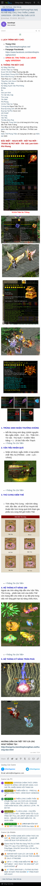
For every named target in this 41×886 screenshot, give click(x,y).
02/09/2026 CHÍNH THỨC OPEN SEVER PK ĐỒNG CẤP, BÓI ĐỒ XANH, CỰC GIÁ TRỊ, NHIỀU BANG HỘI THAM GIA (21, 785)
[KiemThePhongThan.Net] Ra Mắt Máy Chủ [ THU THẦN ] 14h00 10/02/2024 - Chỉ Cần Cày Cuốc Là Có (19, 12)
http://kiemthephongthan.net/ (17, 47)
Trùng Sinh (13, 122)
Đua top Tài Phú (7, 111)
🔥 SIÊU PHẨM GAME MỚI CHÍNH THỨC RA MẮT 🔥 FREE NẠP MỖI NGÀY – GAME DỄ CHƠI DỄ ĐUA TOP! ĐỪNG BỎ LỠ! (21, 838)
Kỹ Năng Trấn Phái (8, 67)
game (3, 129)
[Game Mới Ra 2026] (34, 3)
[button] (2, 2)
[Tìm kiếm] (38, 3)
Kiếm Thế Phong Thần (9, 134)
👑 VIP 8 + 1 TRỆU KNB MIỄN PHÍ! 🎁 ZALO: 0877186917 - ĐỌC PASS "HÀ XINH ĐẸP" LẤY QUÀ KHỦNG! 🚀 (21, 864)
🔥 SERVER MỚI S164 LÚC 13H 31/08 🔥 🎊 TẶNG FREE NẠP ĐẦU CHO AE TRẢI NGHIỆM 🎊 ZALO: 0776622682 (21, 856)
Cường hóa (5, 106)
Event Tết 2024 (6, 72)
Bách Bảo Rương (7, 76)
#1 (39, 31)
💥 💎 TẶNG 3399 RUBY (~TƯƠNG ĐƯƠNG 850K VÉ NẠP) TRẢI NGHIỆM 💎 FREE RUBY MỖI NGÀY (21, 872)
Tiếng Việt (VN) (8, 884)
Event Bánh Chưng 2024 (10, 74)
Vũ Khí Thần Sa (6, 70)
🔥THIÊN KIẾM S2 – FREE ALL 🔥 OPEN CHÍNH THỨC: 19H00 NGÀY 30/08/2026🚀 (21, 793)
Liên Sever (12, 81)
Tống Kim (4, 81)
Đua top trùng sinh (7, 109)
